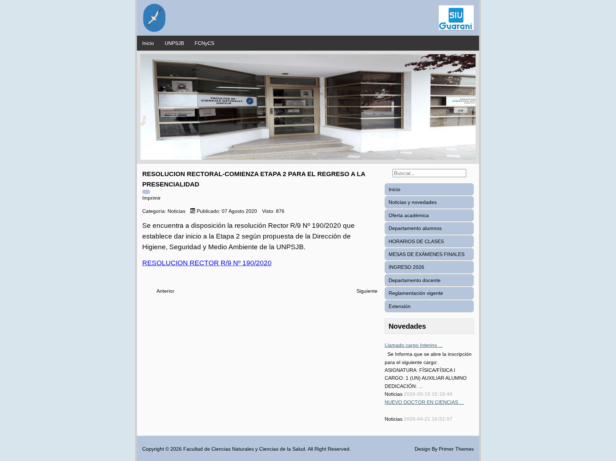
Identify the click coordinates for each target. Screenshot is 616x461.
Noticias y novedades (413, 202)
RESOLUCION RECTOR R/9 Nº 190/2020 (207, 263)
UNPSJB (174, 43)
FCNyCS (204, 43)
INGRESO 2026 (406, 267)
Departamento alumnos (415, 228)
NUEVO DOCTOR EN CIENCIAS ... (424, 402)
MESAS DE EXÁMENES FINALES (426, 254)
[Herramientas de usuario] (146, 192)
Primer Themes (456, 449)
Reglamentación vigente (416, 293)
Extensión (400, 306)
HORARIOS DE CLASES (416, 241)
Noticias (176, 211)
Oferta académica (409, 215)
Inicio (148, 43)
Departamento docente (415, 280)
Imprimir (151, 198)
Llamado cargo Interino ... (414, 345)
